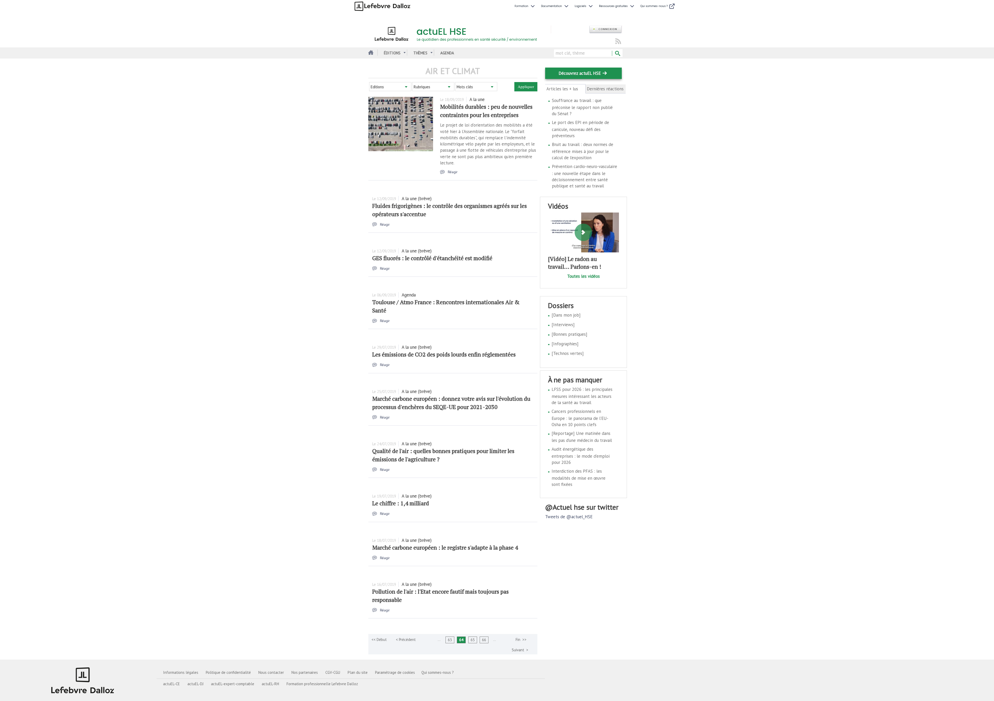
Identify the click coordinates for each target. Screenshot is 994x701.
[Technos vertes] (568, 353)
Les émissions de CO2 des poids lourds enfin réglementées (444, 354)
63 (450, 639)
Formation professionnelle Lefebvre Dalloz (322, 683)
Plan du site (358, 672)
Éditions (392, 52)
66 (484, 639)
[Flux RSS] (618, 41)
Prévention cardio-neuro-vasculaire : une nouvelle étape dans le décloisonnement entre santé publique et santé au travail (584, 176)
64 (461, 639)
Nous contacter (271, 672)
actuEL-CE (171, 683)
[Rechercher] (617, 53)
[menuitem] (525, 6)
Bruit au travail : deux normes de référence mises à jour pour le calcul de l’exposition (582, 151)
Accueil (370, 53)
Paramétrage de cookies (395, 672)
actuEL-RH (270, 683)
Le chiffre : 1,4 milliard (400, 503)
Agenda (447, 52)
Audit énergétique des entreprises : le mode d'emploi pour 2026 (581, 455)
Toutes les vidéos (583, 276)
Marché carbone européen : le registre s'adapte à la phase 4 (445, 547)
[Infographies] (565, 344)
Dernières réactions (605, 89)
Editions (377, 86)
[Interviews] (563, 324)
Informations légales (180, 672)
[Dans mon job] (566, 315)
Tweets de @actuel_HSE (569, 517)
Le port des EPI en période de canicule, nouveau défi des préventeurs (580, 129)
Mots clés (465, 86)
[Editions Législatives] (83, 680)
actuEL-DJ (195, 683)
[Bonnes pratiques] (569, 334)
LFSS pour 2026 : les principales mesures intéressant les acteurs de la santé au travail (582, 395)
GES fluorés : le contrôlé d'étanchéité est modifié (432, 258)
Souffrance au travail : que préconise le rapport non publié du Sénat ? (582, 107)
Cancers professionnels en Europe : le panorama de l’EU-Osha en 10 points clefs (580, 417)
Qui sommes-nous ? (437, 672)
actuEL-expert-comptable (232, 683)
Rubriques (422, 86)
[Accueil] (459, 33)
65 (473, 639)
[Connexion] (605, 29)
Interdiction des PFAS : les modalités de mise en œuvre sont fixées (578, 477)
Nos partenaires (304, 672)
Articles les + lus (565, 89)
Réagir (453, 172)
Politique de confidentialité (228, 672)
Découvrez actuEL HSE (580, 73)
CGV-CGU (332, 672)
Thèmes (420, 52)
